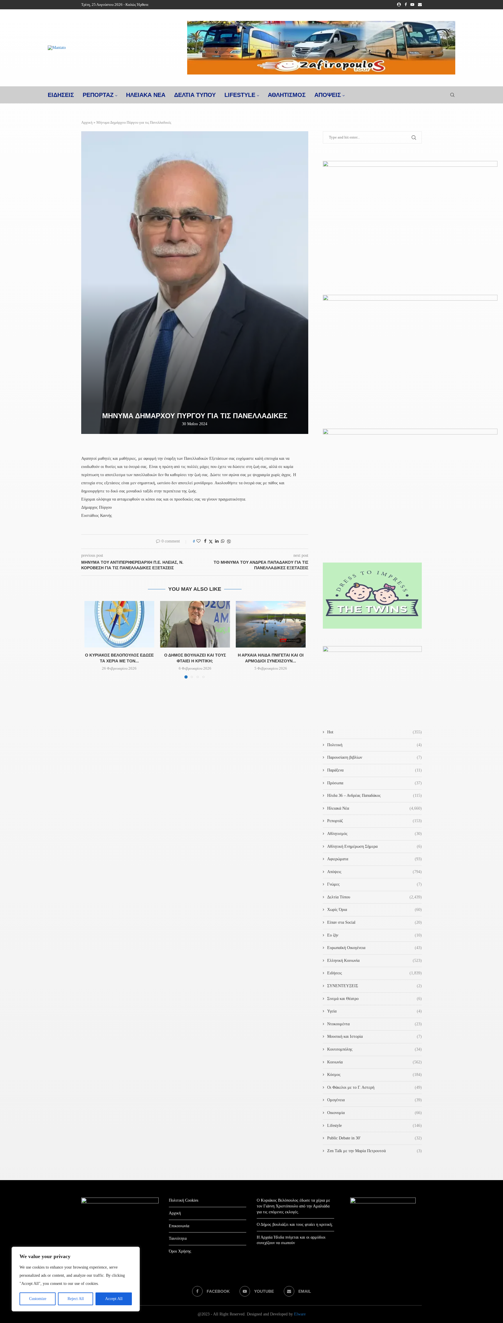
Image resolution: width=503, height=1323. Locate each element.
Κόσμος (374, 1074)
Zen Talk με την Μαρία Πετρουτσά (374, 1151)
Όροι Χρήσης (180, 1251)
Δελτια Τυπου (195, 95)
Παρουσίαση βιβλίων (374, 757)
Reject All (76, 1299)
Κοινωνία (374, 1062)
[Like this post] (198, 541)
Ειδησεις (61, 95)
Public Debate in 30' (374, 1138)
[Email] (420, 4)
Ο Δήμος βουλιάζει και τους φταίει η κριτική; (295, 1224)
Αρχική (87, 122)
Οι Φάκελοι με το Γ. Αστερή (374, 1087)
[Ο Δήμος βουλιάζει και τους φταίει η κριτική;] (195, 624)
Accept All (114, 1299)
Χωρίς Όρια (374, 909)
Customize (37, 1299)
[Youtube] (412, 4)
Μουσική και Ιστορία (374, 1036)
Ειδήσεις (374, 973)
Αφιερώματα (374, 859)
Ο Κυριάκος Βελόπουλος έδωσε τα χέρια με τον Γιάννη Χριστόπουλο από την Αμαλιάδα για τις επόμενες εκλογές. (293, 1206)
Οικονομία (374, 1113)
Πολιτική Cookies (183, 1200)
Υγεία (374, 1011)
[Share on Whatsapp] (222, 541)
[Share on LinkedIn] (217, 541)
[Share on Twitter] (211, 541)
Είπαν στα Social (374, 922)
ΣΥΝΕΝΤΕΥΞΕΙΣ (374, 986)
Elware (300, 1314)
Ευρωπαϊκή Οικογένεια (374, 948)
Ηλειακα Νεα (145, 95)
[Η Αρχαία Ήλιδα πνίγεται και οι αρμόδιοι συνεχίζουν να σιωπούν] (271, 624)
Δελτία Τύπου (374, 897)
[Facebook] (406, 4)
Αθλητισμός (287, 95)
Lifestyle (239, 95)
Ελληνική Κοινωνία (374, 960)
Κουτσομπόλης (374, 1049)
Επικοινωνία (179, 1226)
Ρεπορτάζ (374, 821)
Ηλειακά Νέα (374, 808)
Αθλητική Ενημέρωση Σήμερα (374, 846)
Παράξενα (374, 770)
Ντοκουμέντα (374, 1024)
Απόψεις (327, 95)
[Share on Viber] (229, 541)
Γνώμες (374, 884)
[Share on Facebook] (205, 541)
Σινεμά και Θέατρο (374, 998)
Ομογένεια (374, 1100)
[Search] (452, 94)
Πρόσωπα (374, 783)
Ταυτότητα (178, 1238)
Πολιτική (374, 745)
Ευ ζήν (374, 935)
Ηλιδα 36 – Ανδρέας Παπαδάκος (374, 795)
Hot (374, 732)
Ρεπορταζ (98, 95)
